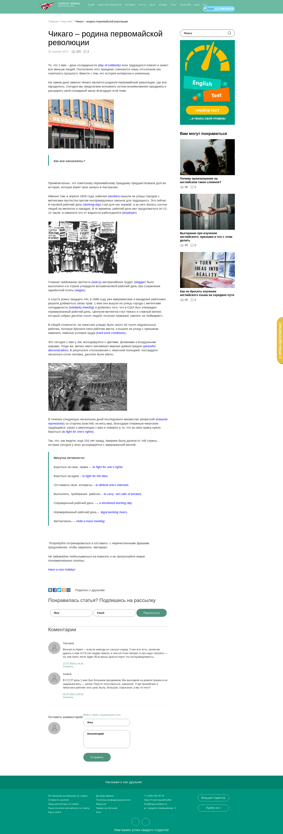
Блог (98, 812)
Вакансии (101, 804)
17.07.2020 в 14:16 (73, 663)
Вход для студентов (213, 797)
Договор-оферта (105, 795)
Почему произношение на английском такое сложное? (200, 180)
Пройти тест (213, 808)
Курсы (142, 5)
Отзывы (163, 5)
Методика (130, 5)
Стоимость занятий (58, 800)
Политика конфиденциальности (113, 800)
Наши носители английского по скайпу (69, 808)
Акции (91, 5)
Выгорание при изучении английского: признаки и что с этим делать (206, 237)
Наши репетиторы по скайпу (63, 804)
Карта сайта (54, 812)
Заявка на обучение (107, 808)
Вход (196, 5)
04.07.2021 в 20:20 (73, 694)
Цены (152, 5)
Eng (205, 5)
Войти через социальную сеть (102, 714)
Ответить (68, 666)
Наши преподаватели (110, 5)
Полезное (185, 5)
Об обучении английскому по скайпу (67, 795)
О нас (173, 5)
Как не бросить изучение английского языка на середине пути (207, 293)
